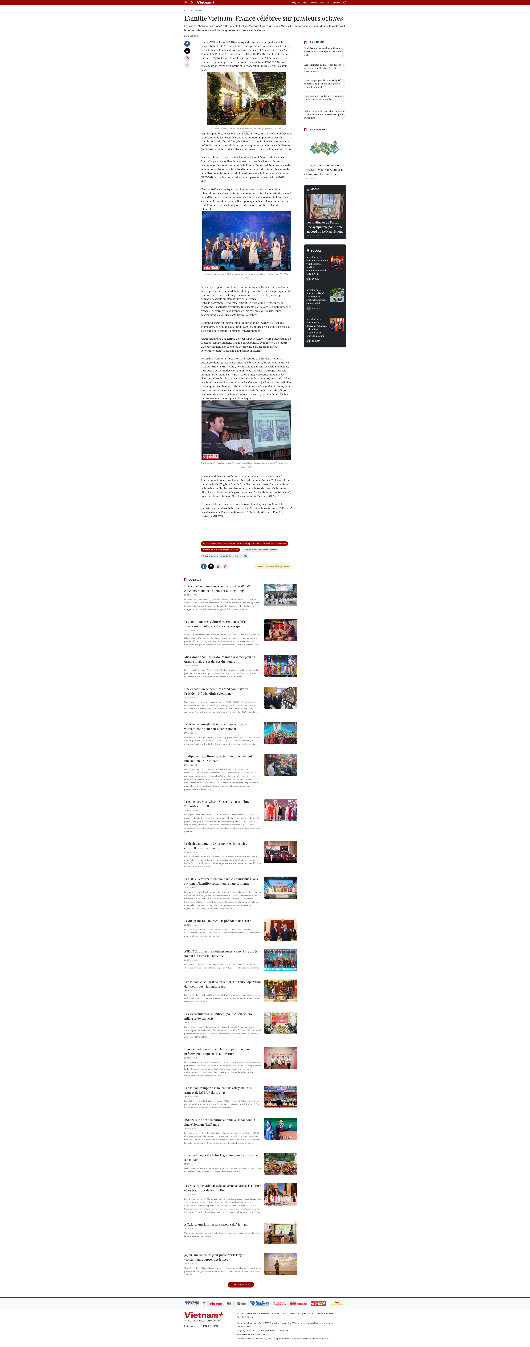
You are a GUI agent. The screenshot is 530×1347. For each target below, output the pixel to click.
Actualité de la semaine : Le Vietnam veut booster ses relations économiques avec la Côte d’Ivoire (317, 265)
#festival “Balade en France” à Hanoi (260, 549)
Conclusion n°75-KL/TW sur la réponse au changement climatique (324, 169)
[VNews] (204, 1303)
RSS (284, 1313)
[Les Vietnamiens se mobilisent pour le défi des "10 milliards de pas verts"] (280, 1023)
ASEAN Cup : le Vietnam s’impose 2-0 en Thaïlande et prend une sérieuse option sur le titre (324, 114)
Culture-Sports (193, 10)
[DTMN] (298, 1303)
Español (322, 2)
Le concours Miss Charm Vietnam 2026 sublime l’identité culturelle (216, 803)
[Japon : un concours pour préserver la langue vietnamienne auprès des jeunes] (280, 1264)
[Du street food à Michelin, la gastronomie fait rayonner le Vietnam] (280, 1164)
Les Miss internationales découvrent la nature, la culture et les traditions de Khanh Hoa (222, 1188)
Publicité (240, 1317)
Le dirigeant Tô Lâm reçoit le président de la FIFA (217, 921)
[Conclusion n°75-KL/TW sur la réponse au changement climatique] (325, 147)
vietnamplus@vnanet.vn (254, 1334)
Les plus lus (316, 42)
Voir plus (195, 579)
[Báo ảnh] (318, 1303)
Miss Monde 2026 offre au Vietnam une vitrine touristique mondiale (323, 97)
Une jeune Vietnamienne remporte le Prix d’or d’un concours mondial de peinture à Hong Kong (218, 588)
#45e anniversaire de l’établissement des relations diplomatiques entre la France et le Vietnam (245, 543)
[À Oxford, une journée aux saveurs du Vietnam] (280, 1233)
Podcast (317, 250)
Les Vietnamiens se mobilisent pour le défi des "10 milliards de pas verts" (218, 1016)
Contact (250, 1317)
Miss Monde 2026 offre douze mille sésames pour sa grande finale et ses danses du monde (219, 659)
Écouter (316, 279)
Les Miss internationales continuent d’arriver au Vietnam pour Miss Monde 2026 (323, 51)
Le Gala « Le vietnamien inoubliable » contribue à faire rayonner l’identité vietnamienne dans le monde (221, 881)
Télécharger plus (241, 1284)
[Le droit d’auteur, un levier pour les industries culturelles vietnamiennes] (280, 852)
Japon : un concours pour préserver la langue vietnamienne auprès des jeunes (214, 1257)
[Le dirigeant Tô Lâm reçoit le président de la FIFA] (280, 930)
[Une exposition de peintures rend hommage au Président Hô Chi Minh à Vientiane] (280, 698)
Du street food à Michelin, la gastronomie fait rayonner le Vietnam (221, 1157)
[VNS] (259, 1303)
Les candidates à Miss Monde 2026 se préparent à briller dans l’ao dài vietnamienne (322, 68)
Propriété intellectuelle (246, 1313)
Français (313, 2)
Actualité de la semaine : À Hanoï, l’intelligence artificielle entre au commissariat (316, 296)
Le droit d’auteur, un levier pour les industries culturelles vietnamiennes (215, 845)
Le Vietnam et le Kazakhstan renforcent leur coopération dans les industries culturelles (222, 984)
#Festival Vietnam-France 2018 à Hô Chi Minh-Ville (225, 555)
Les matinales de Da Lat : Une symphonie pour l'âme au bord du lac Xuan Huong (324, 226)
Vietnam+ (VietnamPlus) (206, 2)
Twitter (187, 51)
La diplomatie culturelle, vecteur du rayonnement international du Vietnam (218, 758)
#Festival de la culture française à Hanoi (220, 549)
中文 (329, 2)
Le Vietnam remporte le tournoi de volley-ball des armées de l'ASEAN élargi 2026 (218, 1090)
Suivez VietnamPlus (265, 566)
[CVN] (279, 1303)
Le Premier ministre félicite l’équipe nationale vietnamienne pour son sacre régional (215, 726)
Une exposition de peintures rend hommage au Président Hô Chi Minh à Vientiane (216, 691)
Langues (302, 1313)
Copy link (187, 65)
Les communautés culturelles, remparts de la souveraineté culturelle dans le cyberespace (215, 623)
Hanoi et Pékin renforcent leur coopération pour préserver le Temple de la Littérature (217, 1051)
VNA (311, 1313)
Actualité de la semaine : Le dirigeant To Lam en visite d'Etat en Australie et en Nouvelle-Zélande (316, 327)
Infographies (318, 129)
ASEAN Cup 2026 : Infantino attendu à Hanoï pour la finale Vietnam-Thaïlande (219, 1122)
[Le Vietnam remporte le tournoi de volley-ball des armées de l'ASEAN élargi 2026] (280, 1097)
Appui (292, 1313)
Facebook (187, 44)
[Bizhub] (241, 1303)
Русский (336, 2)
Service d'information (326, 1313)
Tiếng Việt (295, 2)
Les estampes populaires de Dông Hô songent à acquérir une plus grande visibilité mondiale (322, 83)
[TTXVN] (192, 1303)
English (305, 2)
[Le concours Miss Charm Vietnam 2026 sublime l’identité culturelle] (280, 810)
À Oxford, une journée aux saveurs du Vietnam (216, 1224)
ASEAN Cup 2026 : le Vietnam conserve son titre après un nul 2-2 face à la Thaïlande (221, 953)
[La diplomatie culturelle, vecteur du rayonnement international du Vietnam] (280, 765)
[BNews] (229, 1303)
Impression (187, 58)
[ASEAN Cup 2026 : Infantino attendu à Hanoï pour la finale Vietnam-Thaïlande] (280, 1129)
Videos (315, 189)
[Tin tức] (216, 1303)
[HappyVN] (337, 1303)
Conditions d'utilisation (269, 1313)
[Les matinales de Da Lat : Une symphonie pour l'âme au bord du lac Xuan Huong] (325, 206)
